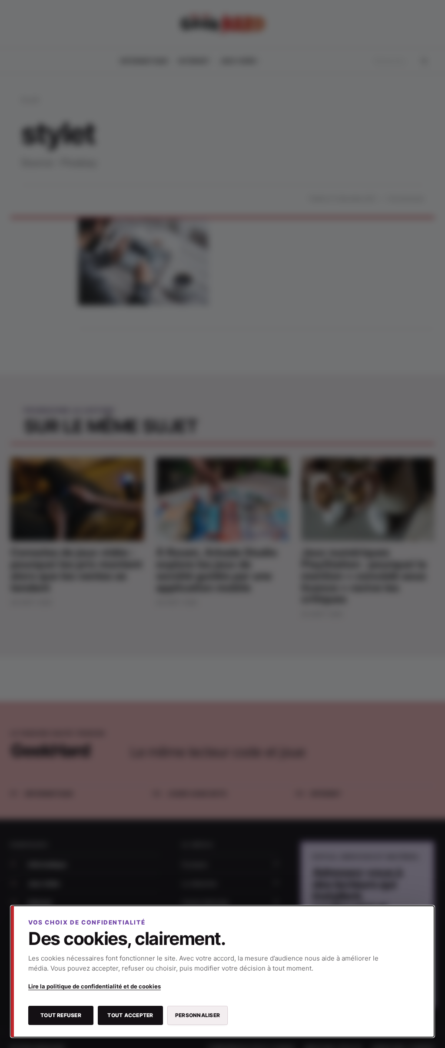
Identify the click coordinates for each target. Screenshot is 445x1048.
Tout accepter (130, 1015)
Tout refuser (60, 1015)
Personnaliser (197, 1015)
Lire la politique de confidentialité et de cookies (94, 986)
